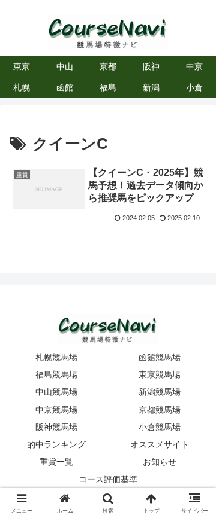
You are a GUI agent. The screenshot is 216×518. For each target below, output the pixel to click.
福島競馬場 (56, 374)
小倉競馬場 (160, 427)
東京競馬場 (160, 374)
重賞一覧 (56, 462)
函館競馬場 (160, 357)
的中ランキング (56, 444)
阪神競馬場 (56, 427)
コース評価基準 (108, 479)
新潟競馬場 (160, 392)
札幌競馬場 (56, 357)
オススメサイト (159, 444)
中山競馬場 (56, 392)
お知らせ (159, 462)
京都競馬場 (160, 410)
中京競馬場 (56, 410)
